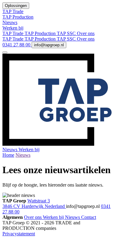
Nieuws (10, 149)
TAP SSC (67, 33)
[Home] (57, 144)
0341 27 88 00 (17, 44)
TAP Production (41, 33)
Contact (88, 217)
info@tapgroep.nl (49, 45)
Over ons (86, 33)
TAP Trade (13, 33)
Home (8, 155)
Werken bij (29, 149)
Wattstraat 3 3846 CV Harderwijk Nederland (34, 203)
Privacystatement (18, 233)
